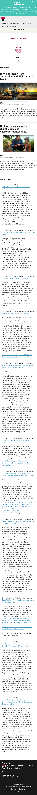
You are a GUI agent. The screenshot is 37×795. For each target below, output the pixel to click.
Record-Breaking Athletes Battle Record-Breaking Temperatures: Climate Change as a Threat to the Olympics (17, 702)
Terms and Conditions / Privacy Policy (18, 786)
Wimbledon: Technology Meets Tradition (15, 313)
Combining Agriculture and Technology (15, 278)
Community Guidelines (18, 789)
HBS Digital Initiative (10, 7)
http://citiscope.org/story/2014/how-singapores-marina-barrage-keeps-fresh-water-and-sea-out (15, 463)
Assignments (18, 30)
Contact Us (18, 791)
